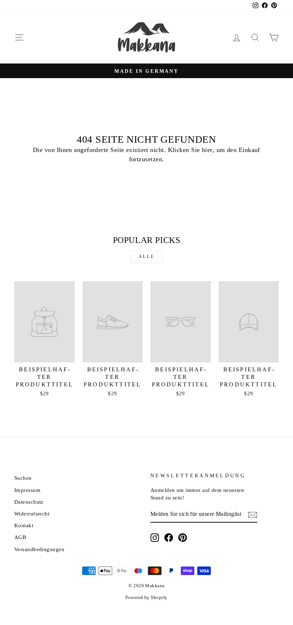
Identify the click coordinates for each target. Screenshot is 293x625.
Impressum (27, 490)
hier (207, 149)
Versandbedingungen (39, 549)
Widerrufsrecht (31, 513)
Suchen (23, 478)
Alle (146, 256)
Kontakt (23, 525)
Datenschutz (29, 502)
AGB (20, 537)
